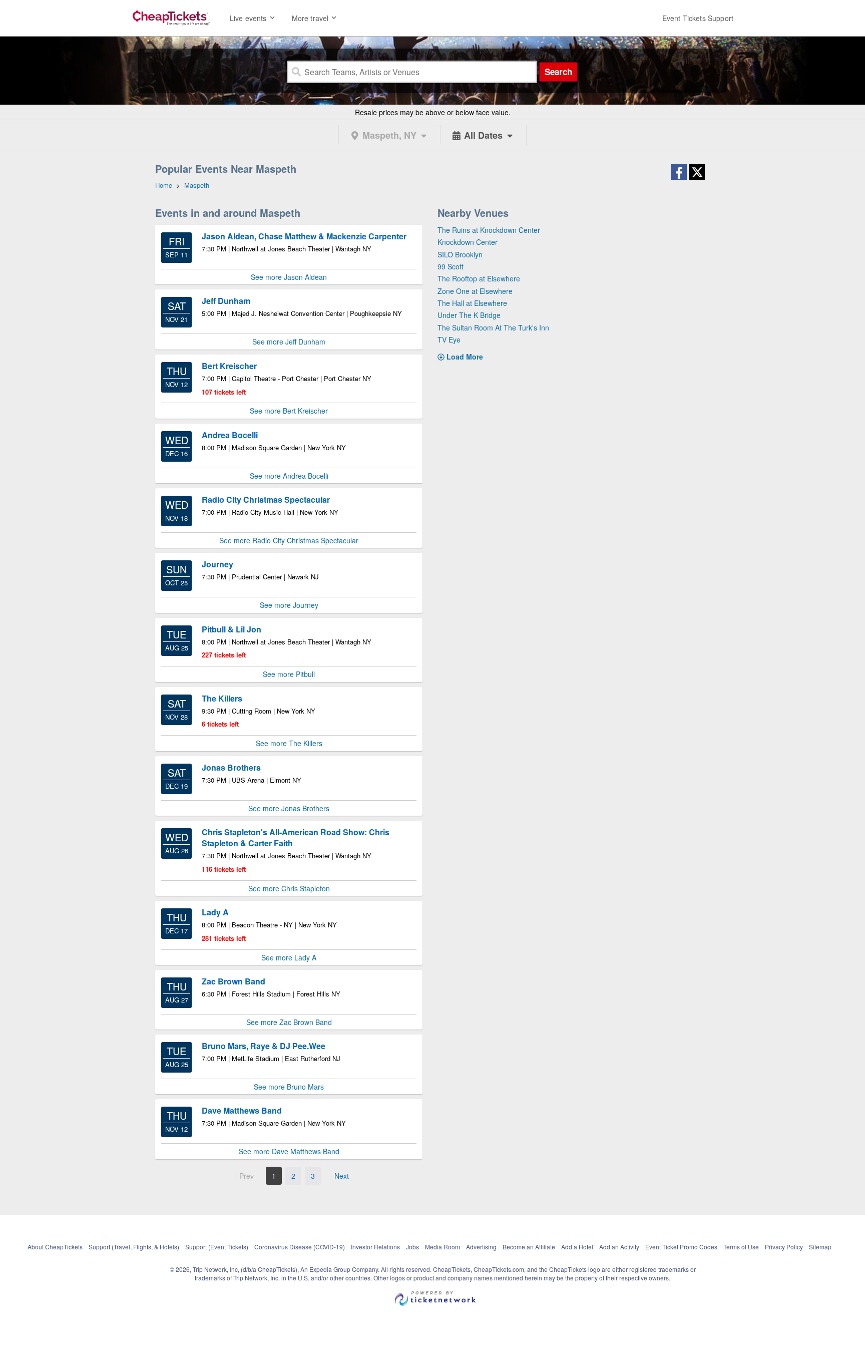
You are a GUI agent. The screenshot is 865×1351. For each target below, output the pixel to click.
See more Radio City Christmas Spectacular (288, 540)
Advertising (481, 1246)
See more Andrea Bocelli (289, 476)
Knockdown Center (468, 242)
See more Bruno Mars (289, 1087)
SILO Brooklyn (460, 254)
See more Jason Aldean (289, 277)
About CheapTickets (55, 1246)
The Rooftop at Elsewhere (479, 278)
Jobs (412, 1246)
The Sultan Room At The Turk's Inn (493, 327)
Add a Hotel (577, 1246)
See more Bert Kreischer (289, 411)
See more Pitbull (289, 674)
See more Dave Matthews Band (289, 1151)
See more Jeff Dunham (288, 341)
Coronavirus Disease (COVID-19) (299, 1246)
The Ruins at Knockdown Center (489, 230)
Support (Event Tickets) (216, 1246)
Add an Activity (619, 1246)
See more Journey (289, 605)
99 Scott (451, 266)
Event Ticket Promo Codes (681, 1246)
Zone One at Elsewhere (475, 291)
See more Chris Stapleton (289, 888)
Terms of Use (741, 1246)
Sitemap (820, 1246)
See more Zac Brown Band (289, 1022)
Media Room (442, 1246)
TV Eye (449, 339)
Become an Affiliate (529, 1246)
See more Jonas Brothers (288, 808)
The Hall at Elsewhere (472, 303)
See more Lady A (288, 957)
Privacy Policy (784, 1246)
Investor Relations (375, 1246)
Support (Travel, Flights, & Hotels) (134, 1246)
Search (558, 72)
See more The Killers (289, 743)
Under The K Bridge (469, 315)
